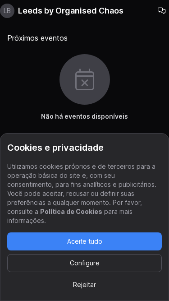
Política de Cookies (71, 211)
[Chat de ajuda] (162, 11)
